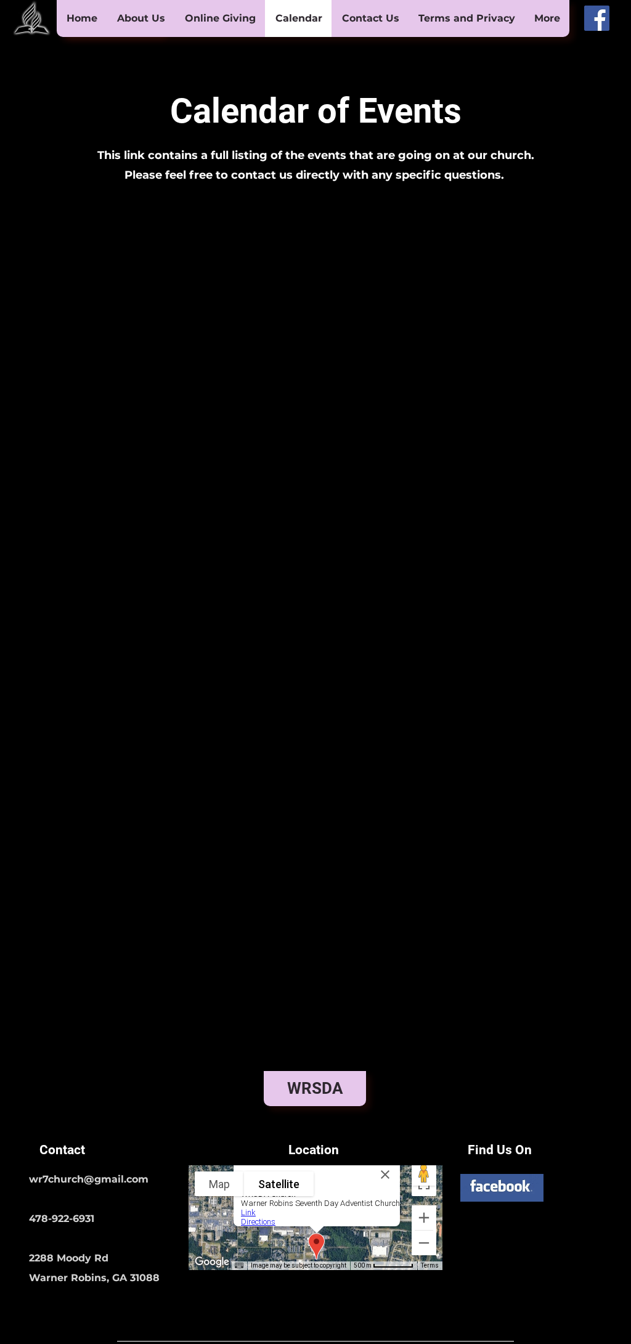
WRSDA (315, 1088)
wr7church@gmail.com (89, 1179)
